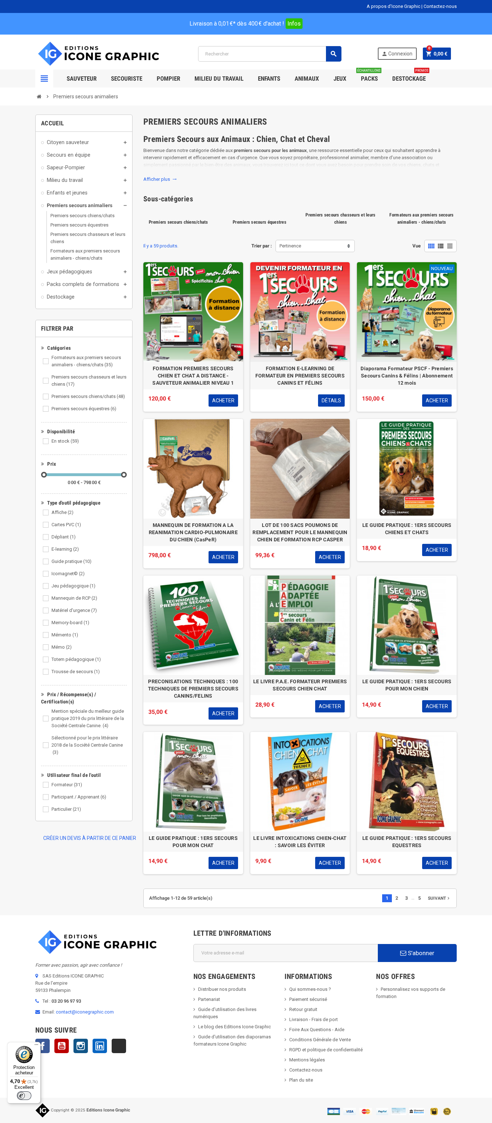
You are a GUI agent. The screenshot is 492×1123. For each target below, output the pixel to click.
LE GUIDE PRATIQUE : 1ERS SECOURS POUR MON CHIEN (406, 685)
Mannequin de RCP (74, 598)
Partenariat (209, 999)
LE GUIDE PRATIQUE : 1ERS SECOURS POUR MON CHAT (193, 841)
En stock (65, 441)
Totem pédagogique (76, 659)
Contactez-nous (440, 6)
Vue (416, 246)
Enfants (269, 78)
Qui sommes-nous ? (310, 989)
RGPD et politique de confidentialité (326, 1049)
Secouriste (126, 78)
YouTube (61, 1046)
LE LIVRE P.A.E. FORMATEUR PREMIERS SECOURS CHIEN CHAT (300, 685)
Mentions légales (307, 1059)
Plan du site (301, 1080)
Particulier (66, 809)
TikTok (119, 1046)
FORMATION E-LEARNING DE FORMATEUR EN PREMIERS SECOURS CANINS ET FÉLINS (300, 376)
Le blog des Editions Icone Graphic (234, 1026)
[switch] (24, 1095)
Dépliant (64, 537)
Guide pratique (71, 561)
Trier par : (261, 246)
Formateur (67, 784)
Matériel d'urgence (74, 610)
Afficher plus (160, 179)
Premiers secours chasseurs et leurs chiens (89, 380)
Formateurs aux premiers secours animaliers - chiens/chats (86, 361)
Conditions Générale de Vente (320, 1039)
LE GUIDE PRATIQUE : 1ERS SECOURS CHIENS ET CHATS (406, 528)
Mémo (62, 647)
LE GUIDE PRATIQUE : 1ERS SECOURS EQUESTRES (406, 841)
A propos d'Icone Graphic (393, 6)
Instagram (80, 1046)
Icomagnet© (68, 573)
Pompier (168, 78)
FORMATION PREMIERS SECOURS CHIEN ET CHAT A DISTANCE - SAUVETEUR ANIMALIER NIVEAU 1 (193, 376)
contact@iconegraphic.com (85, 1012)
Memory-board (70, 622)
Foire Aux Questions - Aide (316, 1029)
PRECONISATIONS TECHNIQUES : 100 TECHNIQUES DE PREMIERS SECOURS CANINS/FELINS (193, 689)
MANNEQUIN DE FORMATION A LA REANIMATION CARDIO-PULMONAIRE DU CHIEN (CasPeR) (193, 532)
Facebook (42, 1046)
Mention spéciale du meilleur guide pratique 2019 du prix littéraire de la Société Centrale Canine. (88, 718)
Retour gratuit (303, 1009)
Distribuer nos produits (222, 989)
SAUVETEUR (82, 78)
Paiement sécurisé (308, 999)
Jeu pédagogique (73, 586)
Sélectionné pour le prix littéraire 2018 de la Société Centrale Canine (87, 745)
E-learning (65, 549)
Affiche (62, 512)
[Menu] (36, 1046)
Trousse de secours (76, 671)
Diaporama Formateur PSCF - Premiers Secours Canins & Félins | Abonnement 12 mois (407, 376)
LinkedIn (100, 1046)
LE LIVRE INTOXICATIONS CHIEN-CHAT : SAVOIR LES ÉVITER (299, 841)
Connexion (396, 54)
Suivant (439, 898)
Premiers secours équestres (84, 408)
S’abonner (420, 953)
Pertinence (290, 246)
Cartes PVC (66, 524)
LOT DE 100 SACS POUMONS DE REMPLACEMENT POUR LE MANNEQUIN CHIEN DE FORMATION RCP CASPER (299, 532)
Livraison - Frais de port (313, 1019)
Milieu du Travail (218, 78)
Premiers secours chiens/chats (88, 396)
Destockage (410, 76)
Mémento (65, 634)
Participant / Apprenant (79, 797)
